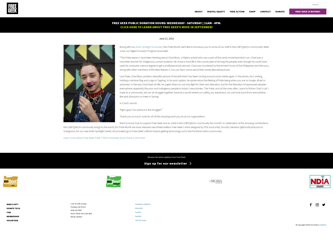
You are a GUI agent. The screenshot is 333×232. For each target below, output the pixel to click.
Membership (13, 216)
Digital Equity (216, 11)
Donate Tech (13, 208)
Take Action (237, 11)
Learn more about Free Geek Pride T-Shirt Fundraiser (91, 137)
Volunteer (12, 220)
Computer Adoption (143, 204)
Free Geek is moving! (307, 11)
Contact (265, 11)
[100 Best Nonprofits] (10, 187)
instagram (317, 204)
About (199, 11)
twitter (323, 204)
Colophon (322, 225)
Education (139, 208)
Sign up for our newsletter (165, 163)
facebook (310, 204)
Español (138, 216)
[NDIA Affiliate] (320, 187)
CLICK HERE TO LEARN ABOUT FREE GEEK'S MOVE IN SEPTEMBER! (166, 27)
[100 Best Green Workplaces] (114, 187)
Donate (280, 11)
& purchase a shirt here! (132, 137)
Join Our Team (140, 220)
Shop (252, 11)
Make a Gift (12, 204)
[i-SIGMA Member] (215, 187)
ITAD (9, 212)
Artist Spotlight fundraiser (149, 46)
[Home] (12, 9)
